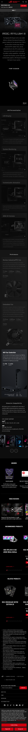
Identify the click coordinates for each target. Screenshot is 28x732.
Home (2, 695)
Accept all (20, 729)
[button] (2, 2)
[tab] (14, 129)
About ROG (3, 692)
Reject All (7, 729)
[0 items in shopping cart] (26, 2)
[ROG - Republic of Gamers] (14, 2)
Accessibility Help (5, 701)
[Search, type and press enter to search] (23, 2)
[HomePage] (2, 676)
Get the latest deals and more (8, 685)
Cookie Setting (14, 725)
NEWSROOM (3, 698)
